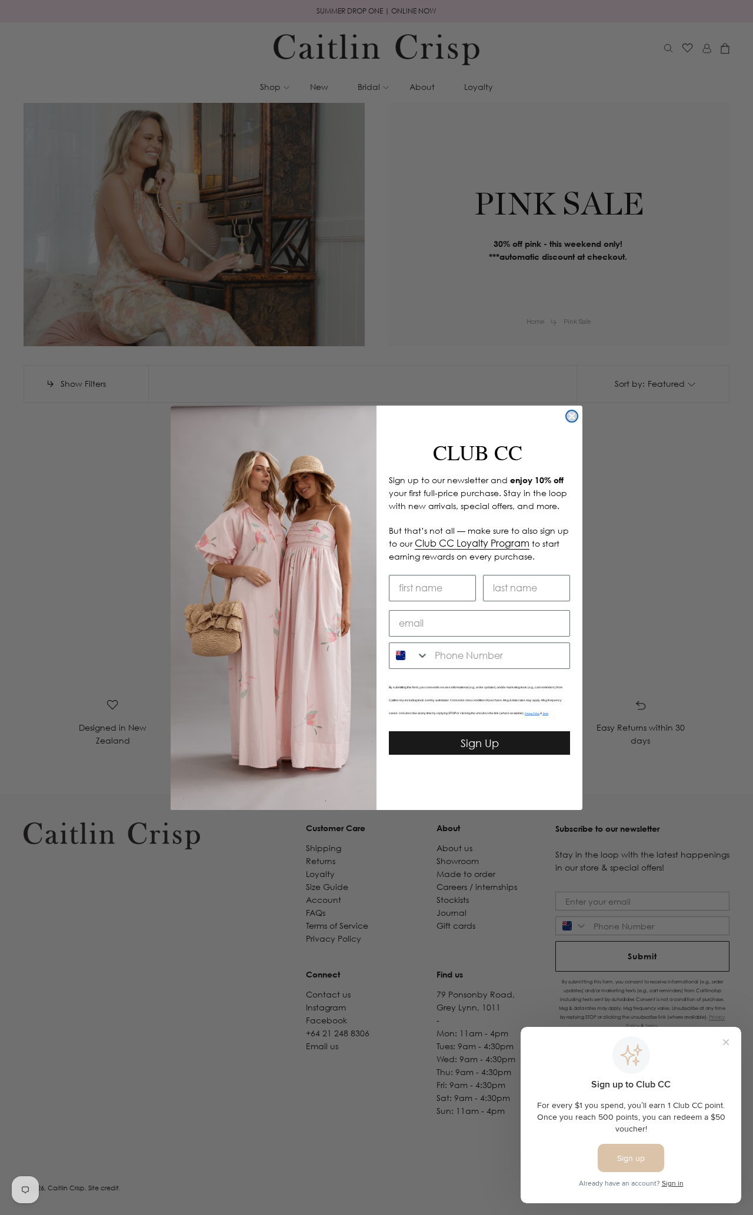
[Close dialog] (572, 416)
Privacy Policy (532, 713)
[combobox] (409, 655)
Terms (545, 713)
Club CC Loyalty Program (472, 543)
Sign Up (480, 743)
